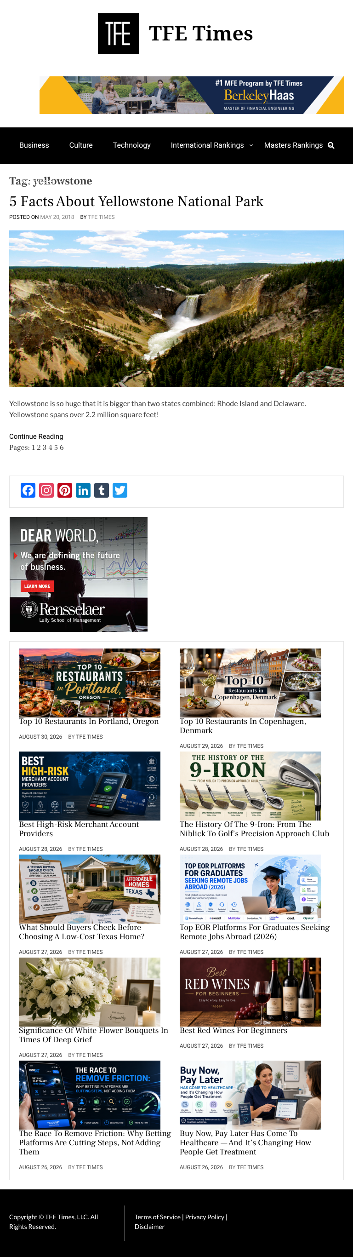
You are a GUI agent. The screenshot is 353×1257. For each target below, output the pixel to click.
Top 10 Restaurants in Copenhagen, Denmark (243, 726)
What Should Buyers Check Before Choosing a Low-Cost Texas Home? (82, 933)
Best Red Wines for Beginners (234, 1031)
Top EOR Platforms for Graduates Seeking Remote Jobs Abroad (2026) (255, 933)
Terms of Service (158, 1217)
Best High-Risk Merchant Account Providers (79, 830)
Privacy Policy (205, 1217)
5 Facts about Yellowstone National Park (136, 201)
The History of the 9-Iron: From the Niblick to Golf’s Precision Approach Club (255, 830)
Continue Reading (36, 436)
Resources (36, 181)
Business (34, 145)
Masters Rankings (293, 145)
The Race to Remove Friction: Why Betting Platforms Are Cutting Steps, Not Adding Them (95, 1143)
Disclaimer (150, 1226)
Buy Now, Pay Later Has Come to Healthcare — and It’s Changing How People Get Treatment (245, 1143)
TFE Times (101, 217)
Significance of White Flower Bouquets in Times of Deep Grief (93, 1036)
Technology (132, 145)
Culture (81, 145)
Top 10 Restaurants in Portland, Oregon (89, 722)
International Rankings (207, 145)
